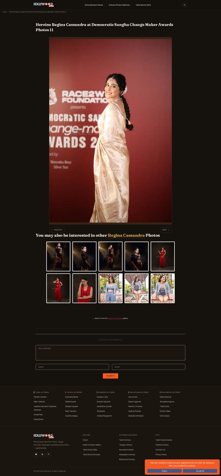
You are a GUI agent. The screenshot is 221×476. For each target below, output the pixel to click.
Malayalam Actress (127, 454)
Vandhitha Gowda (104, 406)
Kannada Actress (126, 449)
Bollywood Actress (127, 459)
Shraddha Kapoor (167, 401)
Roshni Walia (165, 411)
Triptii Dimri (164, 406)
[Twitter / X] (42, 454)
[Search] (184, 4)
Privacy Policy (161, 454)
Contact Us (160, 449)
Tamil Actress (125, 440)
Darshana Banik (71, 397)
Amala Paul (38, 414)
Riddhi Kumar (70, 401)
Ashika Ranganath (104, 415)
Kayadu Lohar (102, 397)
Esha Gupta (165, 415)
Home (5, 12)
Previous (58, 230)
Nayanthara (38, 419)
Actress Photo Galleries (119, 5)
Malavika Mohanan (136, 415)
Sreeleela (101, 411)
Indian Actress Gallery (92, 445)
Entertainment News (94, 5)
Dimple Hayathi (40, 397)
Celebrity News (162, 445)
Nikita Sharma (165, 397)
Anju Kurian (132, 397)
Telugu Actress (125, 445)
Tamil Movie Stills (143, 5)
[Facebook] (36, 454)
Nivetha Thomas (135, 406)
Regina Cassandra (126, 235)
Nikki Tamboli (39, 401)
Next (165, 230)
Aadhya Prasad (134, 411)
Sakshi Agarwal (134, 401)
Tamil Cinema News (164, 440)
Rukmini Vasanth (103, 401)
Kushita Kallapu (71, 415)
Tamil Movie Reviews (91, 454)
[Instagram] (48, 454)
